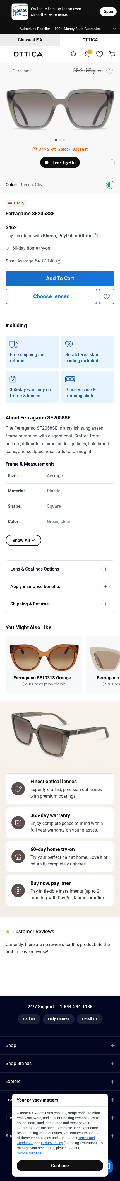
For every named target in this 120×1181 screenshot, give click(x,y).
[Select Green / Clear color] (110, 185)
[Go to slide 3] (64, 140)
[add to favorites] (106, 296)
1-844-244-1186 (76, 1006)
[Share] (112, 162)
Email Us (89, 1019)
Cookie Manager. (30, 1153)
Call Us (29, 1019)
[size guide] (58, 261)
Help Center (58, 1019)
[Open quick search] (73, 54)
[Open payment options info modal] (94, 235)
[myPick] (109, 71)
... (6, 71)
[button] (60, 28)
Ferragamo (22, 71)
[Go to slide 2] (60, 140)
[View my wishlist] (99, 54)
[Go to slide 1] (56, 140)
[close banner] (4, 12)
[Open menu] (7, 54)
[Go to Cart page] (112, 54)
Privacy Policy (52, 1143)
